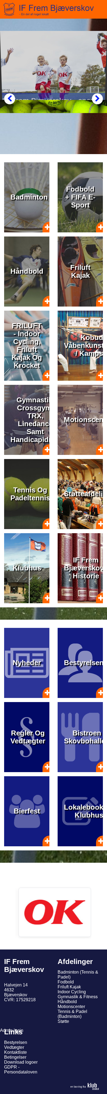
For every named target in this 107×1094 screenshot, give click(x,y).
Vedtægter (14, 1047)
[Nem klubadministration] (85, 1086)
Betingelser (15, 1057)
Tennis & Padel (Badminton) (72, 1014)
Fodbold (66, 982)
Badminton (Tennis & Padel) (78, 974)
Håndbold (67, 1001)
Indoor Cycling (72, 991)
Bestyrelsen (15, 1042)
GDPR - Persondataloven (20, 1069)
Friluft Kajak (69, 987)
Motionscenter (71, 1006)
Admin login (11, 1030)
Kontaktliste (15, 1052)
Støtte (63, 1021)
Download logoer (21, 1062)
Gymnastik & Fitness (78, 996)
